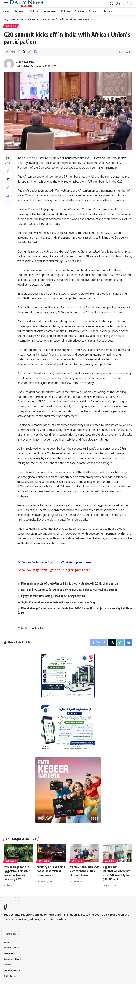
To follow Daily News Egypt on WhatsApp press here (54, 562)
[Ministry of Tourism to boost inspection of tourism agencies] (51, 853)
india (40, 627)
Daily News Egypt (25, 61)
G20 (33, 627)
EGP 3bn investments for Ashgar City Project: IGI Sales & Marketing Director (69, 589)
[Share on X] (24, 52)
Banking (109, 861)
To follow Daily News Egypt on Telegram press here (53, 570)
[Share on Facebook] (18, 52)
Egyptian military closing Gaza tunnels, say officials (53, 596)
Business (11, 26)
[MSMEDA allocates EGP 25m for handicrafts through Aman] (84, 853)
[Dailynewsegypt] (26, 3)
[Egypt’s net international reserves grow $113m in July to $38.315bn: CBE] (117, 853)
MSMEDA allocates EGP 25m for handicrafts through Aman (84, 871)
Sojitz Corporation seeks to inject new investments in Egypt (59, 602)
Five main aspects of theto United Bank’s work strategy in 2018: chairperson (69, 583)
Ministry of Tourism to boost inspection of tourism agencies (51, 871)
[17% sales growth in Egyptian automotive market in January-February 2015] (18, 853)
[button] (7, 3)
